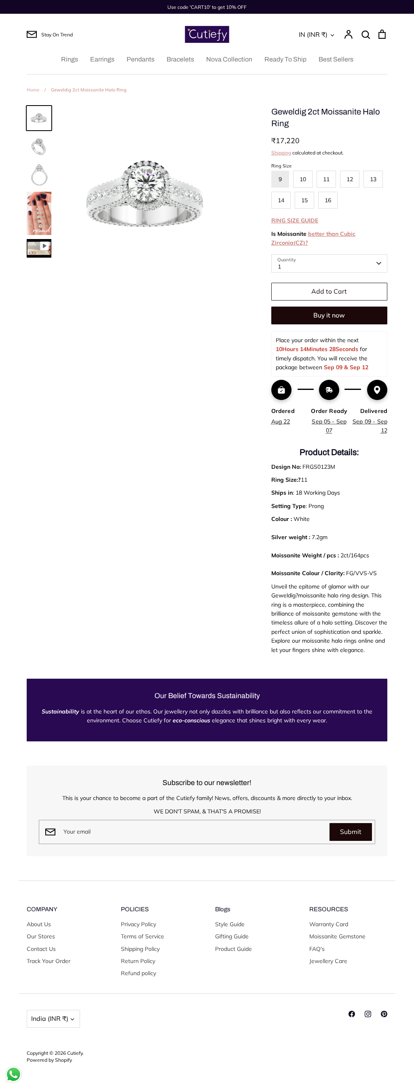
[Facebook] (352, 1014)
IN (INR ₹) (313, 34)
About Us (39, 924)
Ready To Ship (285, 59)
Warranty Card (328, 924)
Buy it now (329, 315)
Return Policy (138, 961)
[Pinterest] (384, 1014)
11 (326, 179)
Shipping (281, 153)
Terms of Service (142, 936)
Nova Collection (229, 59)
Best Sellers (336, 59)
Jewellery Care (328, 961)
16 (328, 200)
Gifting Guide (232, 936)
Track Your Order (48, 961)
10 (303, 179)
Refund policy (138, 973)
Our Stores (41, 936)
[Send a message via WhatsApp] (13, 1074)
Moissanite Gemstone (337, 936)
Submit (350, 832)
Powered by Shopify (49, 1060)
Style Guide (230, 924)
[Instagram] (368, 1014)
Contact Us (41, 949)
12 (349, 179)
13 (373, 179)
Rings (69, 59)
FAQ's (317, 949)
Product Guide (233, 949)
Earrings (102, 59)
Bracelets (180, 59)
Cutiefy (74, 1053)
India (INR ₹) (49, 1018)
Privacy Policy (138, 924)
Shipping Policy (140, 949)
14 (281, 200)
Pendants (140, 59)
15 (304, 200)
